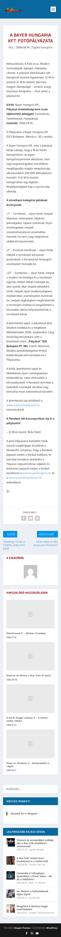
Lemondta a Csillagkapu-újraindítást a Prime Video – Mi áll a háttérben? (34, 876)
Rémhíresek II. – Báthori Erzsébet (26, 633)
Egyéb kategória (42, 47)
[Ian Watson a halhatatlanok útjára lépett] (10, 893)
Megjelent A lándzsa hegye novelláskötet (32, 908)
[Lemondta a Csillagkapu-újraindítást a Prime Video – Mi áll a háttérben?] (10, 875)
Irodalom (33, 913)
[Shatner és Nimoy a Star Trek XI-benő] (30, 656)
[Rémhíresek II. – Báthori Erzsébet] (30, 614)
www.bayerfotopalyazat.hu (23, 405)
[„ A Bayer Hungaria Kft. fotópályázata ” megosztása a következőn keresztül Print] (37, 518)
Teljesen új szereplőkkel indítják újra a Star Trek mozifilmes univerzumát (35, 843)
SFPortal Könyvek (46, 913)
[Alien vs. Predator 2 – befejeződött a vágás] (30, 743)
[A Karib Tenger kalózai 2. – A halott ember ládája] (30, 698)
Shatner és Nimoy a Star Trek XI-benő (28, 675)
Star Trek (41, 864)
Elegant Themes (22, 928)
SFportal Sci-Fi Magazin (24, 813)
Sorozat (32, 864)
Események (34, 898)
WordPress (51, 928)
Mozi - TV (33, 883)
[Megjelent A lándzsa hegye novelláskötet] (10, 908)
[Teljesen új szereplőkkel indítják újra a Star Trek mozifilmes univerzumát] (10, 842)
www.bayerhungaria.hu (36, 473)
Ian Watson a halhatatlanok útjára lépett (32, 893)
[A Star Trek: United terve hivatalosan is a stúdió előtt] (10, 860)
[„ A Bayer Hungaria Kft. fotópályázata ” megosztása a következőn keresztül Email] (30, 518)
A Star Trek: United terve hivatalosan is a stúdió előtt (32, 860)
